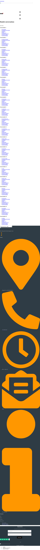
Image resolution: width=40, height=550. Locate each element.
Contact (1, 519)
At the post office (4, 158)
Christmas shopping (5, 39)
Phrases (3, 61)
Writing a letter (4, 138)
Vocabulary (3, 31)
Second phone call (5, 118)
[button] (20, 12)
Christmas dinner (4, 69)
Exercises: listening (5, 35)
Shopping (3, 79)
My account (2, 520)
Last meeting (4, 208)
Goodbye (3, 218)
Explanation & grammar (5, 109)
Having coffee (4, 59)
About (1, 517)
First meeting (4, 29)
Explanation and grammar (6, 30)
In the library (4, 49)
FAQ (0, 516)
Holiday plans (4, 178)
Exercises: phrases (5, 34)
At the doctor (4, 148)
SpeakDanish (2, 1)
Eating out (3, 188)
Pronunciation (4, 42)
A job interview (4, 128)
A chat (3, 168)
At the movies (4, 198)
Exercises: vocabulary (5, 33)
